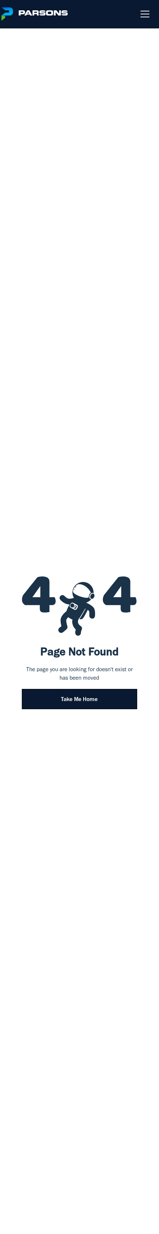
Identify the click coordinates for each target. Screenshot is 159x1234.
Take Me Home (79, 700)
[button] (143, 14)
